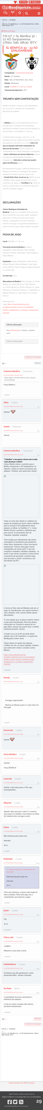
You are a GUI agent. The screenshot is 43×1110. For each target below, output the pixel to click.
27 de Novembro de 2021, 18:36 (13, 807)
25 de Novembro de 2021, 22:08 (13, 454)
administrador (15, 330)
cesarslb (8, 779)
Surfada (7, 988)
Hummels (8, 730)
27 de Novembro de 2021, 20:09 (13, 914)
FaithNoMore (10, 964)
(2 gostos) (7, 956)
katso (6, 827)
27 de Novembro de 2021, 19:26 (13, 831)
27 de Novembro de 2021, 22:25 (13, 992)
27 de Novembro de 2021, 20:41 (13, 968)
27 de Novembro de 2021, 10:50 (13, 782)
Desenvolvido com (16, 1083)
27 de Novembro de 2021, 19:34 (13, 863)
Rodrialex (8, 859)
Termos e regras (18, 1094)
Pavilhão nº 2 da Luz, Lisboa (21, 87)
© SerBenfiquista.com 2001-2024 (16, 1106)
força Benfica (10, 754)
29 (39, 1101)
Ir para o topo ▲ (29, 1094)
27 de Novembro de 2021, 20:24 (13, 941)
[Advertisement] (21, 1058)
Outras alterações (14, 341)
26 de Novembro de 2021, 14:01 (13, 681)
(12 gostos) (7, 930)
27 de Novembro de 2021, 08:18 (13, 734)
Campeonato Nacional (24, 73)
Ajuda (10, 1094)
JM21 (6, 402)
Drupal (31, 1083)
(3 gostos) (7, 670)
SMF (25, 1083)
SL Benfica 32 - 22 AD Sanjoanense (22, 49)
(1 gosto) (7, 395)
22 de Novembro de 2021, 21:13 (13, 375)
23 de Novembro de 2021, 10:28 (13, 406)
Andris (7, 426)
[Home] (20, 7)
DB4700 (7, 803)
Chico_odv (9, 937)
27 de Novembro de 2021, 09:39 (13, 758)
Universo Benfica (12, 371)
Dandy (7, 677)
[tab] (21, 324)
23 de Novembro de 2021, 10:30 (13, 430)
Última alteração (14, 325)
